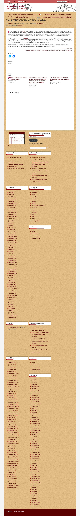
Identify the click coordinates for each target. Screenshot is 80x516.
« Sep (7, 145)
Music (33, 210)
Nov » (11, 145)
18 (12, 140)
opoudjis (10, 23)
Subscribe (33, 140)
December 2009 (12, 288)
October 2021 (12, 205)
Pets (33, 214)
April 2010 (11, 280)
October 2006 (12, 317)
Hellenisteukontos (13, 327)
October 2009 (12, 293)
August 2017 (11, 218)
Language (34, 207)
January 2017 (12, 234)
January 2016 (12, 260)
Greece (33, 203)
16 (23, 139)
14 (19, 139)
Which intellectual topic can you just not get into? (19, 78)
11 (12, 139)
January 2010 (12, 286)
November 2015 (12, 264)
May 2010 (11, 278)
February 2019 (12, 210)
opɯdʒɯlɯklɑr (16, 6)
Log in (33, 231)
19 (14, 140)
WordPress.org (36, 238)
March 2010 (11, 282)
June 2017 (11, 223)
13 (17, 139)
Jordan (24, 31)
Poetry (33, 216)
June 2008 (11, 313)
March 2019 (11, 207)
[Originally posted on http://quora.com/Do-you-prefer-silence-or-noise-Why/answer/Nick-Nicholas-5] (48, 50)
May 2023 (11, 196)
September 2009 (12, 295)
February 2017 (12, 232)
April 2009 (11, 306)
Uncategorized (35, 221)
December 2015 (12, 262)
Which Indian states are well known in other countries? (40, 164)
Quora (33, 218)
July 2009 (10, 299)
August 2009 (11, 297)
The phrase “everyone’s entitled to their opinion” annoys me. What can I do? (59, 79)
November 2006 (12, 315)
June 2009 (11, 302)
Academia (34, 192)
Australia (34, 196)
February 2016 (12, 258)
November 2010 (12, 273)
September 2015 (12, 267)
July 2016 (10, 247)
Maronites (11, 162)
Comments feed (36, 236)
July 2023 (10, 192)
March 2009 (11, 308)
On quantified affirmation (15, 164)
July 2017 (10, 221)
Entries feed (35, 233)
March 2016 (11, 256)
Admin (33, 194)
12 (14, 139)
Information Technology (38, 205)
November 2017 (12, 212)
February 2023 (12, 199)
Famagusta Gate (12, 166)
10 (10, 139)
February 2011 (12, 269)
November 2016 (12, 238)
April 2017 (11, 227)
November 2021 (12, 203)
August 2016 (11, 245)
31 (10, 143)
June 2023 (11, 194)
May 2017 (11, 225)
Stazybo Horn (35, 179)
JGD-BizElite (21, 511)
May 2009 (11, 304)
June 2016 (11, 249)
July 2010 (10, 275)
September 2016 (12, 242)
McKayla (26, 38)
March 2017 (11, 229)
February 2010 (12, 284)
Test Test (34, 168)
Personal (20, 25)
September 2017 (12, 216)
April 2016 (11, 253)
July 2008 (10, 310)
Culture (34, 201)
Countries (34, 199)
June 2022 (11, 201)
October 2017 (12, 214)
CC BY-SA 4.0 (9, 511)
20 (17, 140)
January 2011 (12, 271)
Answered (67, 48)
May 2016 (11, 251)
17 (10, 140)
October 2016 (12, 240)
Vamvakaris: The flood (38, 160)
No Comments (39, 23)
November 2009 (12, 291)
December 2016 (12, 236)
